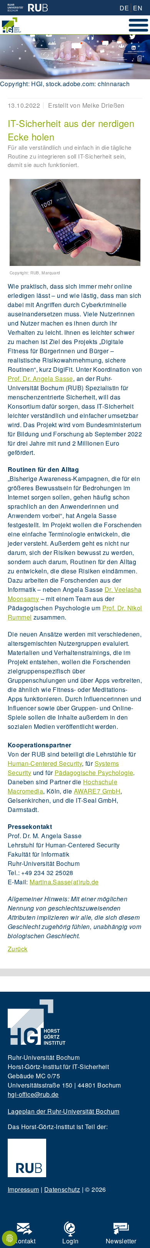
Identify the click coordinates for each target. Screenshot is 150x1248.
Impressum (23, 1189)
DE (124, 7)
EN (137, 7)
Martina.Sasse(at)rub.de (64, 881)
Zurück (17, 948)
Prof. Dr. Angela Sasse (40, 378)
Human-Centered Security (45, 763)
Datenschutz (62, 1189)
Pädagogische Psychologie (94, 772)
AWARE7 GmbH (97, 791)
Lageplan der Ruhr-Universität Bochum (63, 1111)
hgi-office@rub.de (33, 1094)
